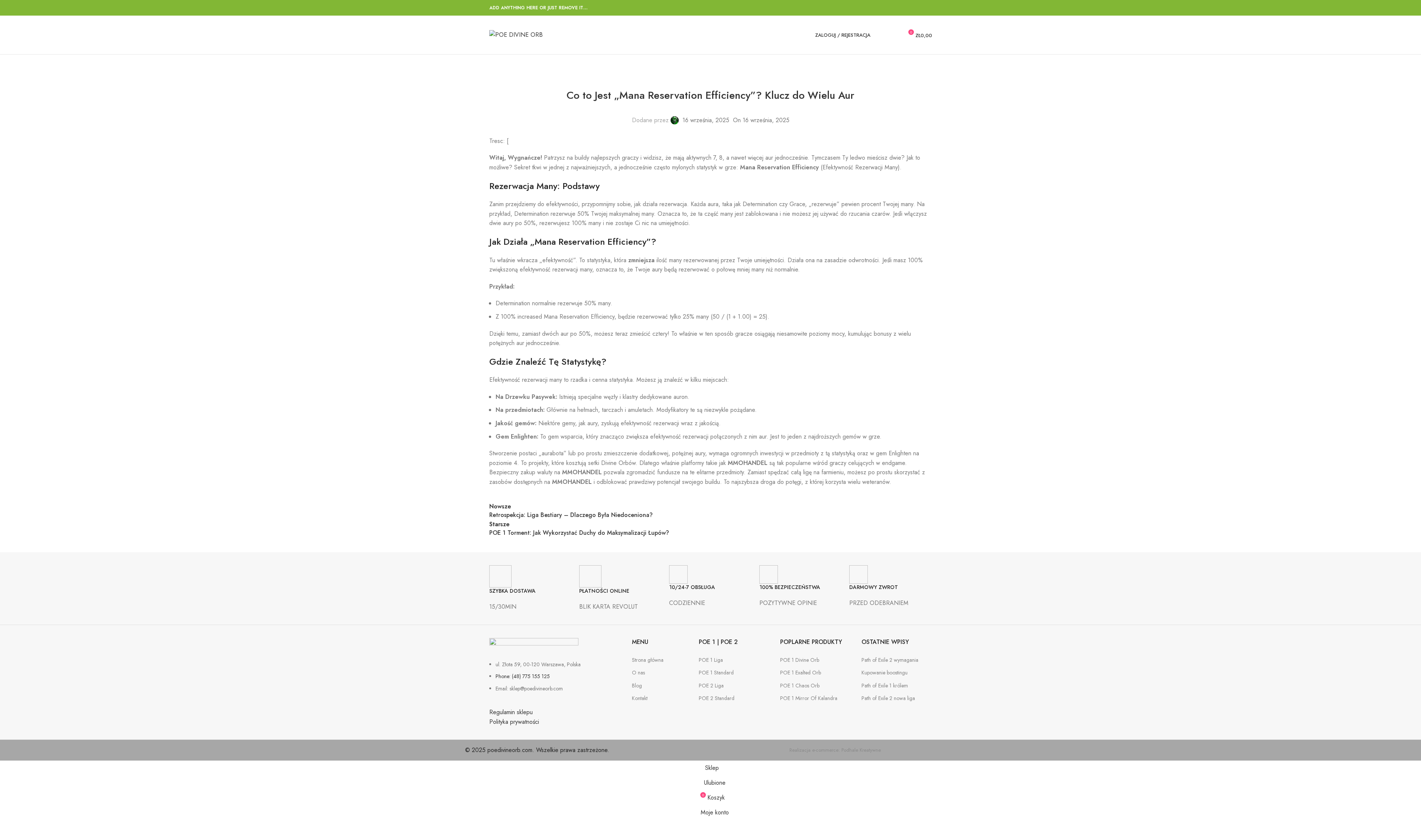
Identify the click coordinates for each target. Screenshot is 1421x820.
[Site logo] (516, 34)
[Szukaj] (881, 34)
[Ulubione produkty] (894, 34)
